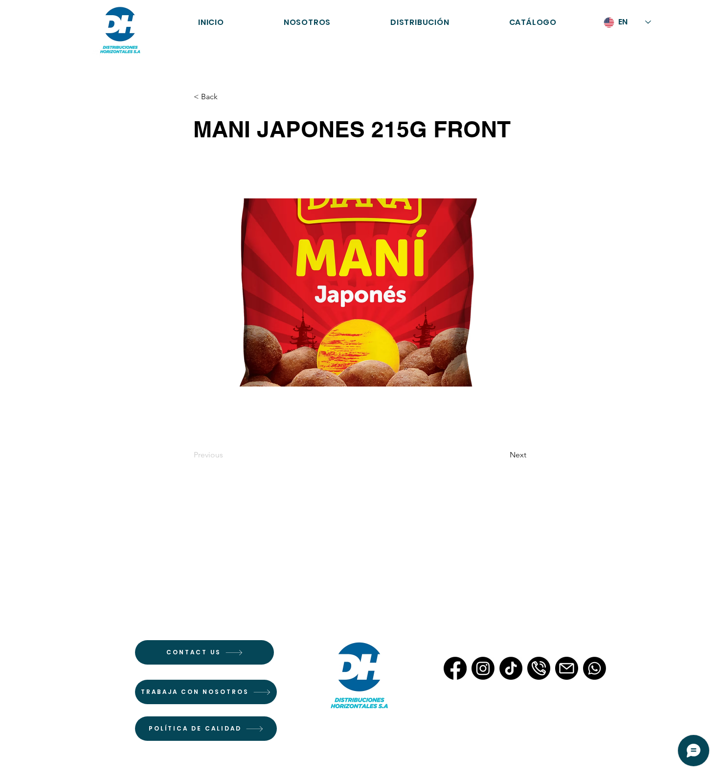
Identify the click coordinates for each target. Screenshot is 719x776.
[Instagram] (483, 668)
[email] (566, 668)
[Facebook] (455, 668)
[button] (532, 22)
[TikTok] (510, 668)
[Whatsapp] (594, 668)
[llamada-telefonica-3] (538, 668)
